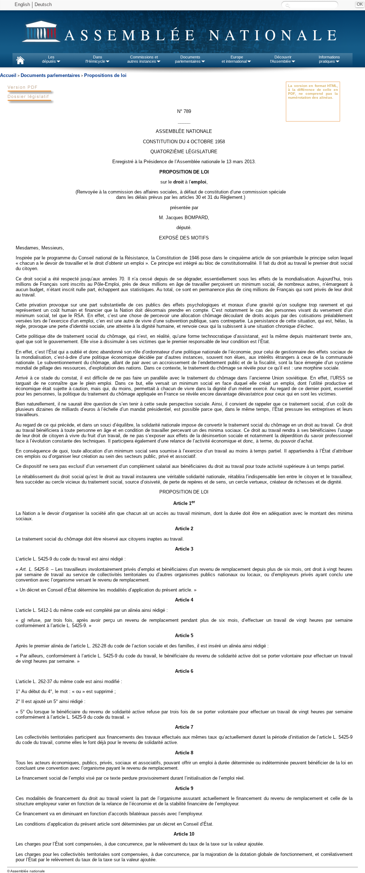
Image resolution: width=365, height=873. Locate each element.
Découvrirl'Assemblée (281, 59)
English (22, 4)
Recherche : (288, 5)
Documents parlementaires (50, 75)
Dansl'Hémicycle (95, 59)
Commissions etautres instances (142, 59)
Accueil (8, 75)
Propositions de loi (105, 75)
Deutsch (43, 4)
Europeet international (234, 59)
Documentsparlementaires (188, 59)
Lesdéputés (49, 59)
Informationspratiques (329, 59)
